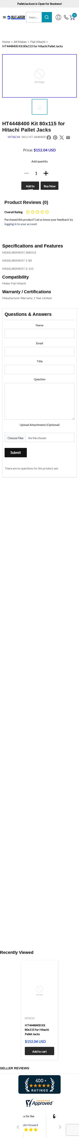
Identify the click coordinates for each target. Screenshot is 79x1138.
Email (39, 343)
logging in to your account (20, 224)
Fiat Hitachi (37, 41)
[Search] (47, 17)
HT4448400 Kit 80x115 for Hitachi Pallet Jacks (32, 46)
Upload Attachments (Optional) (40, 424)
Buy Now (49, 186)
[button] (19, 1127)
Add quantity (39, 161)
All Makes (20, 41)
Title (40, 361)
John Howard (29, 1125)
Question (39, 379)
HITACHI (14, 137)
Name (39, 325)
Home (6, 41)
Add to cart (30, 187)
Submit (15, 452)
